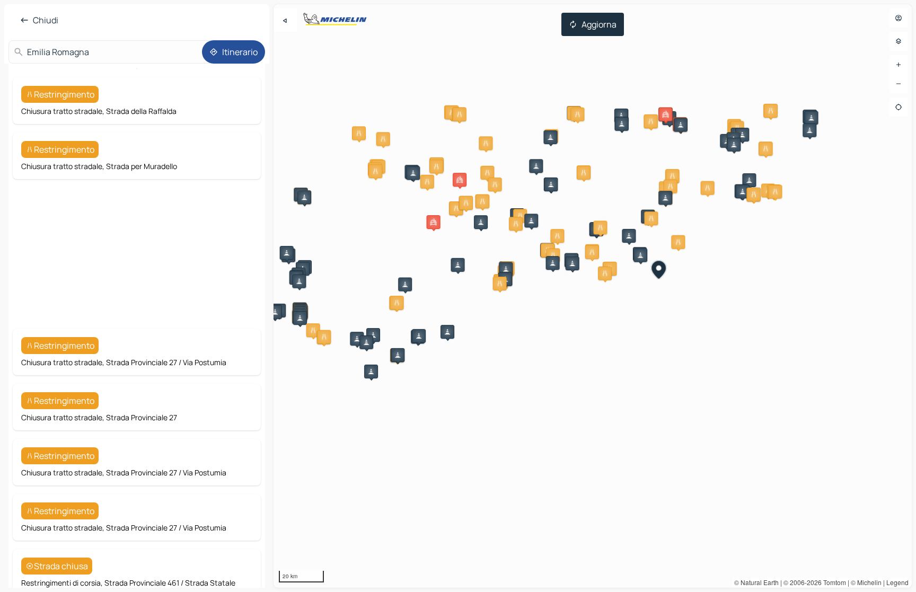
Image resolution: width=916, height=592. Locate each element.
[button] (359, 133)
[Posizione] (898, 107)
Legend (897, 582)
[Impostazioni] (898, 41)
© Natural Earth (756, 582)
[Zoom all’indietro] (898, 83)
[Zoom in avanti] (898, 64)
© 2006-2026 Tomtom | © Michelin (832, 582)
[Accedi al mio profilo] (898, 18)
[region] (593, 296)
